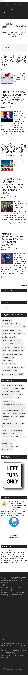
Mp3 (3, 354)
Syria (12, 437)
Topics (22, 367)
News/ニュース (7, 360)
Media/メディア (18, 351)
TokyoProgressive (14, 25)
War (9, 440)
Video (15, 370)
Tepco (23, 437)
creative (18, 323)
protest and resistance (16, 430)
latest (22, 347)
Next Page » (24, 285)
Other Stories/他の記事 (8, 364)
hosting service (17, 507)
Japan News (6, 347)
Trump (4, 440)
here (16, 568)
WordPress (15, 669)
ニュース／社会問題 (8, 446)
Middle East (14, 416)
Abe (3, 385)
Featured (5, 330)
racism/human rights (8, 433)
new (12, 357)
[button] (4, 12)
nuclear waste (6, 423)
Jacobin (4, 337)
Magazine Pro (16, 668)
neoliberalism (5, 357)
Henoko (17, 397)
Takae (17, 437)
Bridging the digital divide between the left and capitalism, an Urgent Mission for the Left (13, 97)
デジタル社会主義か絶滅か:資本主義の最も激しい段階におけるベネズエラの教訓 (13, 148)
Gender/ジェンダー (15, 330)
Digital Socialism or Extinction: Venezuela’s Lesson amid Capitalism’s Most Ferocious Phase (13, 186)
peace (18, 427)
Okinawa (21, 423)
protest (4, 430)
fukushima (20, 394)
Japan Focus (19, 344)
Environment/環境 (19, 327)
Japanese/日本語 (7, 344)
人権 (17, 446)
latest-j (4, 351)
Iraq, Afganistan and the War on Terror (12, 406)
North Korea (5, 420)
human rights (6, 401)
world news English (7, 443)
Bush (22, 388)
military (22, 416)
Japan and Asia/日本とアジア (11, 340)
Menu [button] (2, 1)
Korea (15, 413)
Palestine (12, 427)
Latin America (5, 416)
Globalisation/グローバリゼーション (13, 333)
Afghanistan (5, 388)
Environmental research (8, 394)
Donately (9, 513)
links (10, 350)
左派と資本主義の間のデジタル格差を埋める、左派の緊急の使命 (13, 60)
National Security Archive (14, 354)
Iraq (13, 401)
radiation (19, 433)
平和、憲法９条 (7, 450)
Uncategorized (6, 371)
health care (10, 397)
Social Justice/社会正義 (10, 367)
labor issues (22, 413)
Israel (3, 413)
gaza (3, 397)
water (13, 440)
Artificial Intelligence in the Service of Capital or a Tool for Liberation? (12, 239)
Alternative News (7, 320)
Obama (15, 423)
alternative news (15, 388)
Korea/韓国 (15, 347)
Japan (9, 413)
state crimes (5, 437)
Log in (20, 669)
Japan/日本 (13, 337)
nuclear (13, 420)
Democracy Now (6, 327)
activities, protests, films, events (15, 385)
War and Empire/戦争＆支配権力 (12, 374)
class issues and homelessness (10, 391)
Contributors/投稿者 (8, 323)
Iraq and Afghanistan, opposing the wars (12, 410)
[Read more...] (5, 135)
